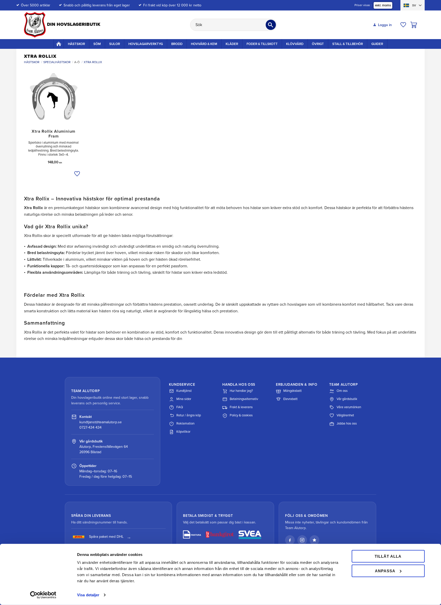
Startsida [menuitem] (59, 43)
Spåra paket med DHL (106, 536)
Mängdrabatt (292, 391)
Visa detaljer (88, 595)
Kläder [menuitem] (232, 44)
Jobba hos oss (347, 423)
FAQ (179, 407)
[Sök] (271, 25)
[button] (403, 24)
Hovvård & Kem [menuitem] (204, 44)
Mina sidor (183, 399)
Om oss (342, 391)
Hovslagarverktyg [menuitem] (145, 44)
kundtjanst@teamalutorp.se (100, 422)
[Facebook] (290, 540)
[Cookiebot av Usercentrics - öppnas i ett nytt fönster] (43, 595)
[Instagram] (302, 540)
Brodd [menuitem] (176, 44)
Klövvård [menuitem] (294, 44)
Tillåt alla (388, 556)
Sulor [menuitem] (114, 44)
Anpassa (385, 570)
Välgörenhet (345, 415)
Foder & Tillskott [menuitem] (262, 44)
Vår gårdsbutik (347, 399)
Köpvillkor (183, 432)
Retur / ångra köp (188, 415)
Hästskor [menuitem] (76, 44)
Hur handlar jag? (241, 391)
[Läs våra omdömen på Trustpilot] (314, 540)
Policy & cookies (241, 415)
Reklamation (185, 423)
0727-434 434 (90, 427)
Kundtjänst (184, 391)
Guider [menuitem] (377, 44)
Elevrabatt (290, 399)
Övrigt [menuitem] (318, 44)
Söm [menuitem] (97, 44)
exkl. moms (383, 5)
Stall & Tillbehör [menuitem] (347, 44)
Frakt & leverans (241, 407)
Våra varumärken (349, 407)
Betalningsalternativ (244, 399)
